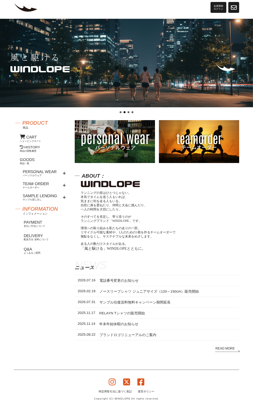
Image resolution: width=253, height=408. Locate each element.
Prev (5, 66)
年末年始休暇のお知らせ (118, 324)
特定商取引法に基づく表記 (115, 391)
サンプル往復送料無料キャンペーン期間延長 (135, 302)
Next (248, 66)
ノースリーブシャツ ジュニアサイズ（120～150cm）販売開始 (149, 291)
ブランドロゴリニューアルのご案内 (127, 335)
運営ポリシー (146, 391)
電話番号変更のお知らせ (119, 281)
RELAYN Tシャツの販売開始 (122, 313)
